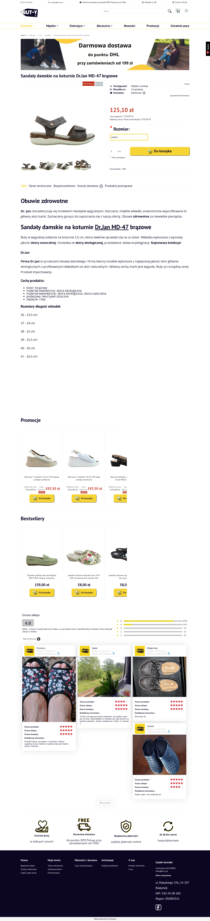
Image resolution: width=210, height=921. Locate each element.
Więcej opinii (105, 803)
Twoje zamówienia (55, 866)
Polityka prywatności (110, 866)
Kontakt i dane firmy (136, 866)
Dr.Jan (187, 84)
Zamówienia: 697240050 (165, 868)
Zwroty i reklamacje (29, 869)
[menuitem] (28, 26)
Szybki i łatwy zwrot (28, 873)
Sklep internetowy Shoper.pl (105, 919)
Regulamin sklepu (28, 866)
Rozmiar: (120, 128)
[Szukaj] (170, 11)
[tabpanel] (105, 299)
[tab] (25, 185)
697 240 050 (27, 2)
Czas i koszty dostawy (83, 866)
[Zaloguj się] (187, 11)
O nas (131, 869)
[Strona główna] (29, 13)
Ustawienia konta (55, 869)
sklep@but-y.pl (57, 2)
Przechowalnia (54, 873)
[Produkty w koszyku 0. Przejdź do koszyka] (178, 11)
